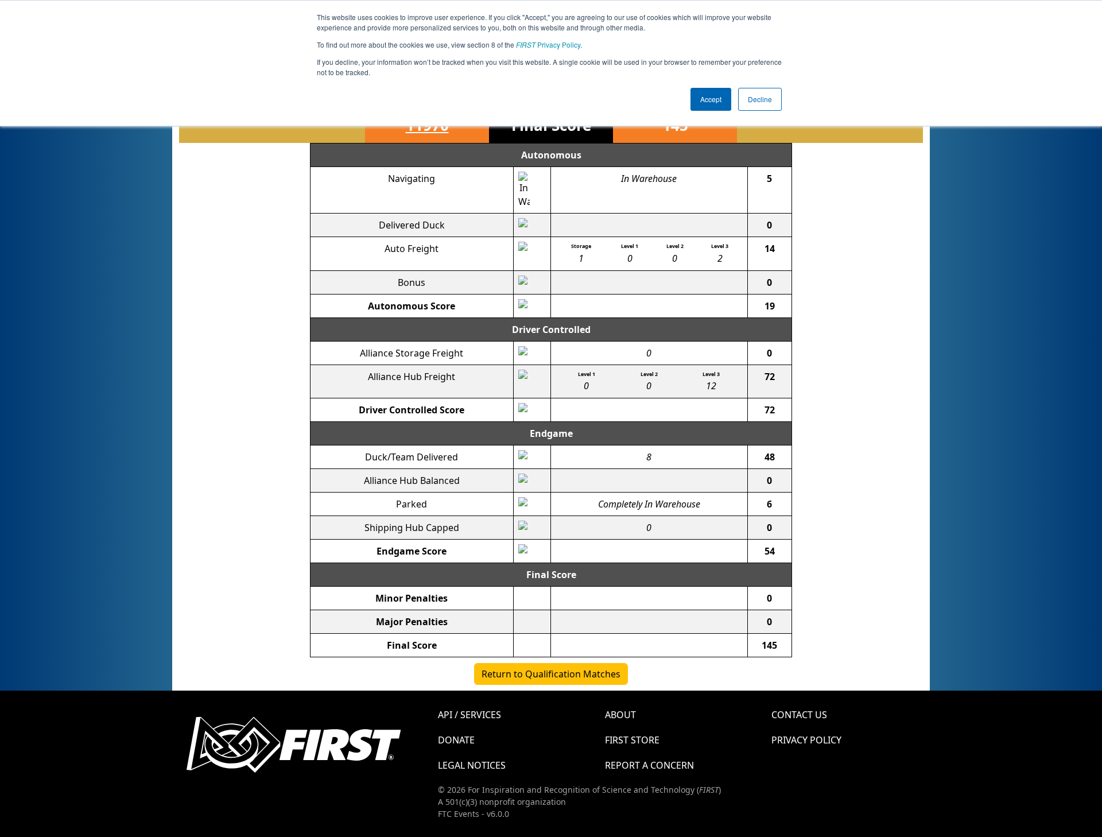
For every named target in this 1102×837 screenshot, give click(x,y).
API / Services (469, 714)
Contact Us (799, 714)
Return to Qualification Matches (551, 674)
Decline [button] (760, 99)
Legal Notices (472, 765)
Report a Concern (649, 765)
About (620, 714)
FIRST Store (632, 740)
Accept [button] (710, 99)
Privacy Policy (548, 44)
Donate (456, 740)
